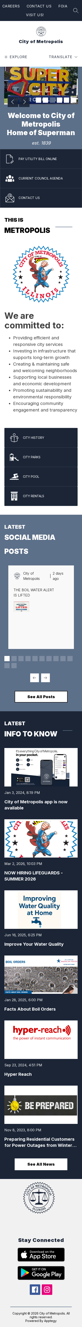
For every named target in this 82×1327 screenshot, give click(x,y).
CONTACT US (39, 6)
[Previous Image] (13, 102)
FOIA (62, 6)
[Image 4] (59, 100)
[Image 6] (73, 100)
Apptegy (50, 1321)
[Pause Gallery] (72, 93)
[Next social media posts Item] (45, 677)
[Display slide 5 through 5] (35, 658)
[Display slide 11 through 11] (7, 665)
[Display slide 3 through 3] (21, 658)
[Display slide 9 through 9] (63, 658)
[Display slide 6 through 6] (42, 658)
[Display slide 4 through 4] (28, 658)
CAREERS (11, 6)
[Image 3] (52, 100)
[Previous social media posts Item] (34, 677)
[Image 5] (66, 100)
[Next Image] (24, 102)
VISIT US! (35, 15)
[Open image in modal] (21, 606)
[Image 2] (45, 100)
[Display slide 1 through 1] (7, 658)
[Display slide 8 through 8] (56, 658)
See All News (41, 1164)
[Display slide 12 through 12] (14, 665)
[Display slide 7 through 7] (49, 658)
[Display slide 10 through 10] (70, 658)
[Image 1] (38, 100)
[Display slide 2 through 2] (14, 658)
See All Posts (41, 696)
